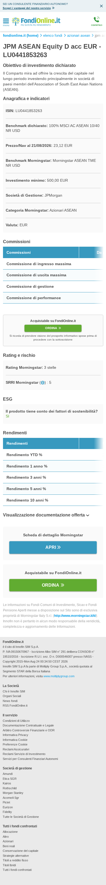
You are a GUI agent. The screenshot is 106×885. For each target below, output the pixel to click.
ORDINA (51, 328)
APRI (50, 547)
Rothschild (10, 788)
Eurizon (8, 807)
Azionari (8, 841)
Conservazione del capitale (20, 850)
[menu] (6, 21)
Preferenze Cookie (15, 744)
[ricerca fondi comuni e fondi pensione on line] (36, 21)
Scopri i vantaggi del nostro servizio (27, 8)
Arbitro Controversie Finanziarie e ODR (29, 730)
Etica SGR (10, 778)
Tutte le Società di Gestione (21, 816)
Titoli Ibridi (9, 865)
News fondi (10, 701)
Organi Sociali (12, 696)
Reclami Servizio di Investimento (24, 754)
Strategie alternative (16, 855)
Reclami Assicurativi (16, 749)
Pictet (6, 802)
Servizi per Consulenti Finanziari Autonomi (30, 758)
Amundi (8, 773)
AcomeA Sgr (11, 797)
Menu (6, 25)
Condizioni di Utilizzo (16, 720)
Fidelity (7, 811)
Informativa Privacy (15, 735)
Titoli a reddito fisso (15, 860)
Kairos (7, 783)
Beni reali (9, 846)
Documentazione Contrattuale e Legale (28, 725)
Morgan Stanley (13, 792)
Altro (6, 836)
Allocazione (10, 831)
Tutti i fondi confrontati (17, 869)
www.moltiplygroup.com (58, 676)
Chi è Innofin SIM (14, 691)
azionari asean (78, 36)
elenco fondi (52, 36)
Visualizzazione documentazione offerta (44, 515)
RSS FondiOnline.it (15, 705)
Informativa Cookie (15, 739)
